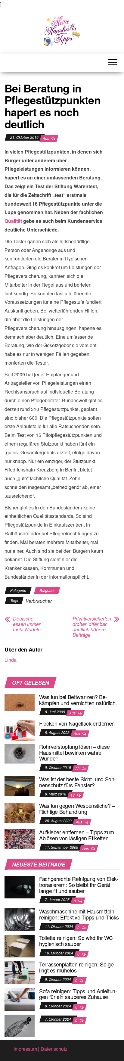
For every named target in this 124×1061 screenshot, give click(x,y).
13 (73, 795)
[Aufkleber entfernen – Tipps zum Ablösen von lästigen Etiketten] (20, 838)
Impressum (25, 1048)
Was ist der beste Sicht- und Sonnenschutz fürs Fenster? (77, 782)
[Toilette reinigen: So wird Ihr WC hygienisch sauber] (20, 945)
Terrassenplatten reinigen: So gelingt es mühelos (77, 967)
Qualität (13, 220)
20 (77, 768)
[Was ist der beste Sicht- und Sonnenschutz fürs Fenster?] (20, 785)
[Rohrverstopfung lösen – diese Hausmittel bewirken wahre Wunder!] (20, 752)
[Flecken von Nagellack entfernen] (20, 730)
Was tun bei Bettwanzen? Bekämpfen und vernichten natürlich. (78, 700)
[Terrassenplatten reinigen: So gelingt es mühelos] (20, 972)
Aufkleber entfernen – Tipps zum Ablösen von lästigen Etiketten (76, 835)
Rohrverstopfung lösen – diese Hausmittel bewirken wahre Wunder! (74, 752)
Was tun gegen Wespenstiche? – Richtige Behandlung (77, 808)
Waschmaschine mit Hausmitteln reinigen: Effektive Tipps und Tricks (79, 914)
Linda (11, 659)
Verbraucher (39, 600)
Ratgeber (47, 590)
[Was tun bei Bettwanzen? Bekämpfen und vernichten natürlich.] (20, 701)
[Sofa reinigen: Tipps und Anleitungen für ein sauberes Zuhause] (20, 998)
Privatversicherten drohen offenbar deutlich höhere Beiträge (92, 627)
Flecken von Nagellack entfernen (77, 723)
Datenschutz (54, 1048)
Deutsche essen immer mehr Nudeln (27, 624)
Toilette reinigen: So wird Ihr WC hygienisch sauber (76, 940)
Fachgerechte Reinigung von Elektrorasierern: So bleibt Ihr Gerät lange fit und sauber (79, 885)
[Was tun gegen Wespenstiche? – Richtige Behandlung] (20, 811)
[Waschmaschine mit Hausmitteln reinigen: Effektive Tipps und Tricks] (20, 919)
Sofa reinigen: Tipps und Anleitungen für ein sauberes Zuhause (78, 994)
